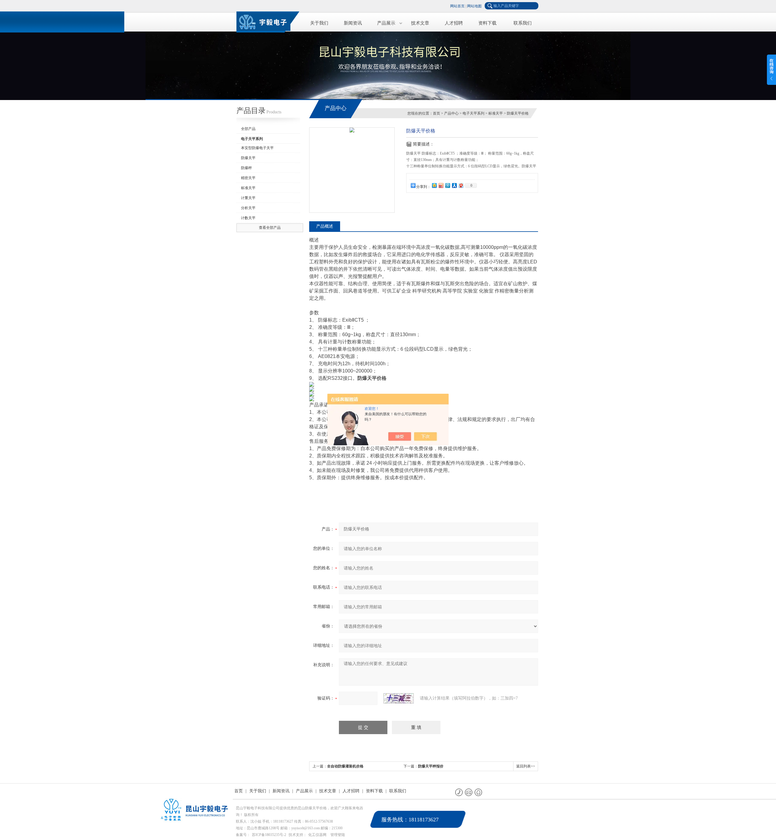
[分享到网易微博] (460, 185)
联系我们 (522, 23)
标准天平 (248, 188)
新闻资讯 (353, 23)
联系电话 (459, 792)
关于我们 (319, 23)
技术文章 (420, 23)
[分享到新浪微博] (440, 185)
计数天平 (248, 218)
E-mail (469, 792)
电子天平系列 (473, 113)
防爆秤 (246, 168)
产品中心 (451, 113)
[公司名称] (266, 21)
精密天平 (248, 178)
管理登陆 (337, 835)
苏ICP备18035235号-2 (269, 835)
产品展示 (386, 23)
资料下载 (487, 23)
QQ (479, 792)
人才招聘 (454, 23)
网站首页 (457, 6)
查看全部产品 (270, 228)
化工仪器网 (317, 835)
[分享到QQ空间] (434, 185)
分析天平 (248, 208)
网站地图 (474, 6)
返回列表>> (525, 766)
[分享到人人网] (454, 185)
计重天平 (248, 198)
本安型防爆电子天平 (257, 148)
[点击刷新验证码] (398, 698)
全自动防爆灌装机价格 (345, 766)
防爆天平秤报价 (430, 766)
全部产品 (248, 129)
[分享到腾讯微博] (447, 185)
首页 (436, 113)
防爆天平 (248, 158)
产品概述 (324, 226)
